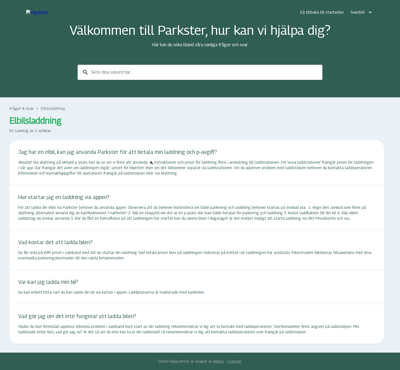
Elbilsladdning (53, 108)
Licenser (234, 361)
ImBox (218, 361)
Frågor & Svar (22, 108)
